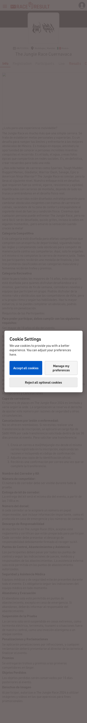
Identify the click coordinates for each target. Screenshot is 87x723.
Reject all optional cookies (43, 382)
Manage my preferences (61, 368)
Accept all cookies (25, 368)
